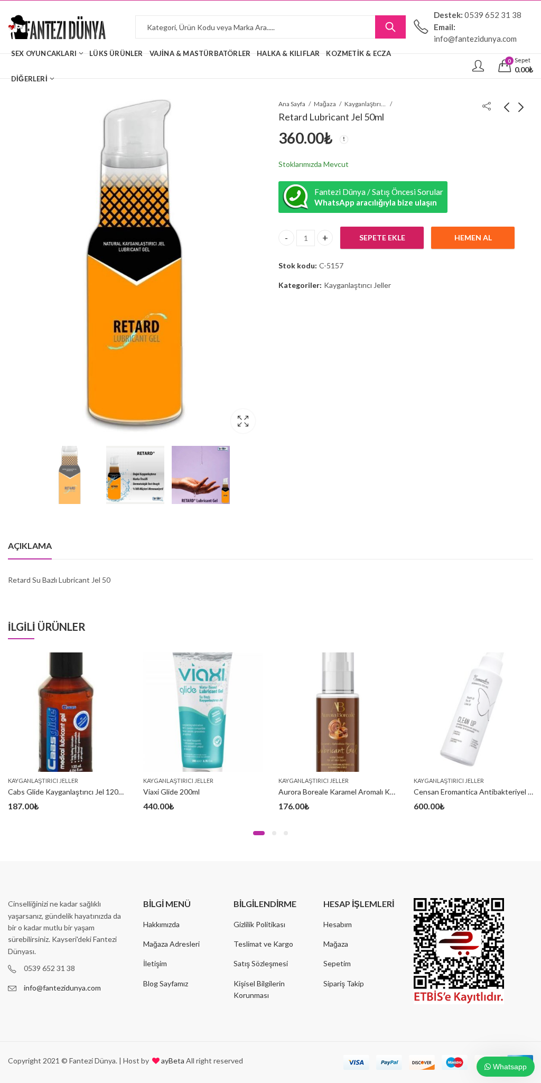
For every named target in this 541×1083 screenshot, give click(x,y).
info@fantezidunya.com (62, 987)
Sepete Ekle (382, 237)
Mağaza (325, 104)
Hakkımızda (161, 924)
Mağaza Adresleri (171, 943)
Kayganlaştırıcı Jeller (365, 104)
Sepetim (337, 963)
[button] (258, 833)
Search (390, 27)
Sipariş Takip (343, 983)
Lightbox (243, 421)
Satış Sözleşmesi (261, 963)
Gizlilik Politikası (259, 924)
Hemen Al (473, 237)
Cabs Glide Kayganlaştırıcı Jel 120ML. (69, 791)
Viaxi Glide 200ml (171, 791)
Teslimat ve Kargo (263, 943)
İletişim (155, 963)
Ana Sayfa (291, 104)
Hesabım (337, 924)
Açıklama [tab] (30, 545)
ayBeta (172, 1060)
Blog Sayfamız (165, 983)
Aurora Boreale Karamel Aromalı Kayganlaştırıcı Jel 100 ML (373, 791)
